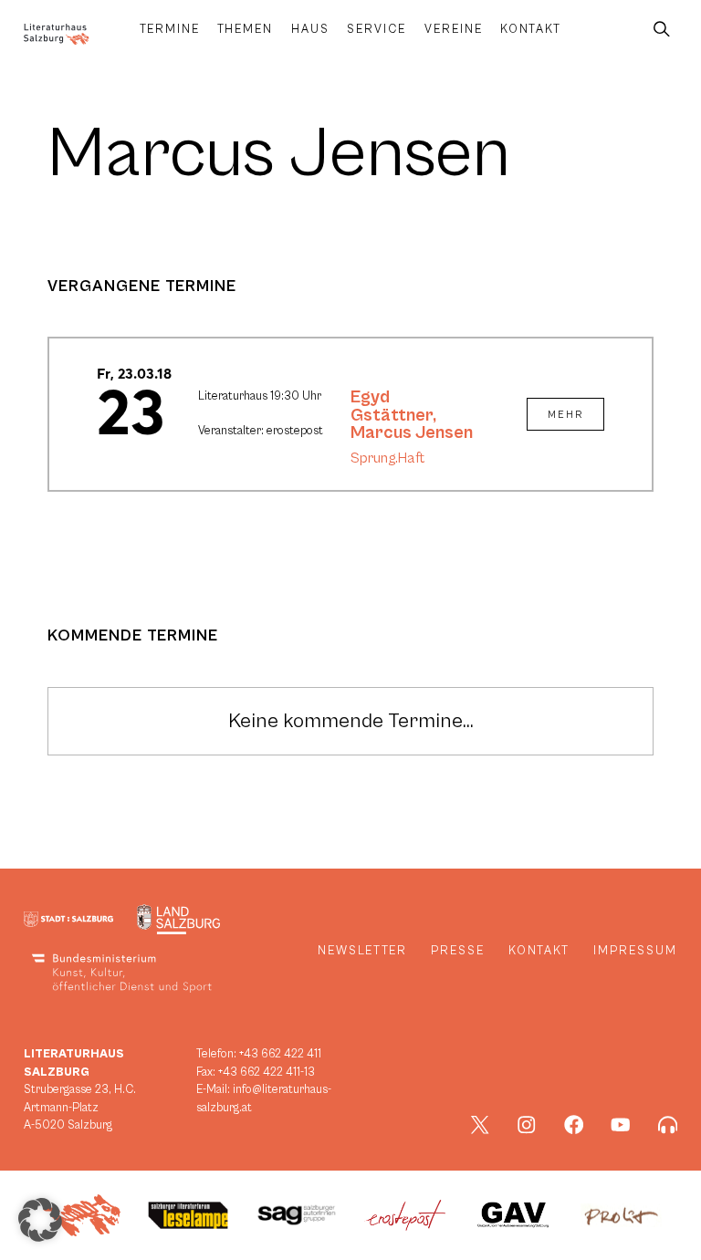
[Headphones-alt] (668, 1125)
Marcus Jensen (411, 432)
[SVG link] (56, 34)
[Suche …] (661, 29)
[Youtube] (621, 1125)
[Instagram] (527, 1125)
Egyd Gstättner (391, 406)
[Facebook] (574, 1125)
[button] (40, 1220)
